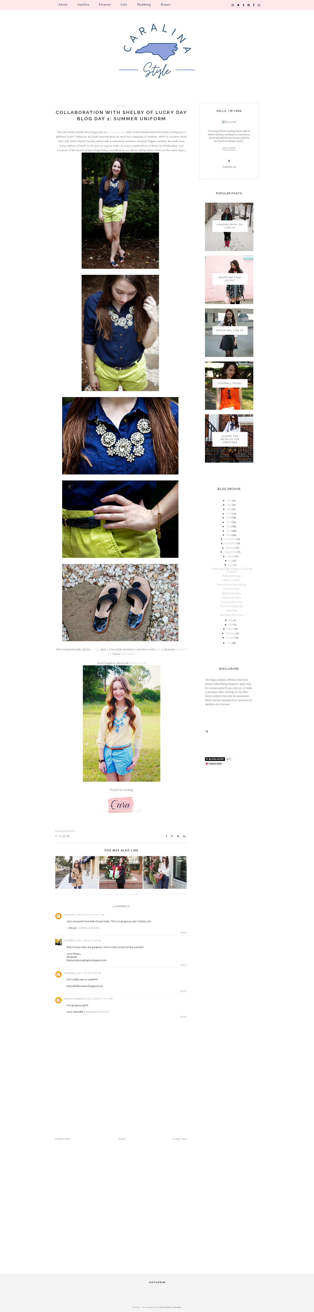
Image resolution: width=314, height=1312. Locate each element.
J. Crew (95, 649)
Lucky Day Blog (116, 132)
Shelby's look (137, 663)
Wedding (144, 5)
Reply (184, 932)
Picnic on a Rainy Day (231, 606)
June (230, 565)
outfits (121, 106)
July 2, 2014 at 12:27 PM (100, 999)
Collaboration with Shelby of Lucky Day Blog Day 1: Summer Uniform (121, 115)
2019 (229, 513)
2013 (229, 642)
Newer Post (63, 1139)
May (231, 620)
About (63, 5)
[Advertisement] (121, 1097)
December (230, 539)
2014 (229, 535)
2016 (229, 526)
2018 (229, 517)
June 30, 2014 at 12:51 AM (90, 914)
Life (124, 5)
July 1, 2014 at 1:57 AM (88, 940)
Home (121, 1139)
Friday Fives (232, 610)
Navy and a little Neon (231, 614)
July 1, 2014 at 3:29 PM (88, 973)
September (230, 551)
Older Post (180, 1139)
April (231, 624)
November (231, 543)
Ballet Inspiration (232, 593)
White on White (231, 580)
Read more (229, 148)
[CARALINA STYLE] (157, 56)
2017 (229, 522)
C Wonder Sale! (231, 589)
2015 (229, 530)
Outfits (83, 5)
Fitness (105, 5)
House (166, 5)
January (230, 637)
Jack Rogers (129, 654)
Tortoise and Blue (231, 597)
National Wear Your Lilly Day (232, 584)
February (231, 633)
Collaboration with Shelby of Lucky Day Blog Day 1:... (231, 570)
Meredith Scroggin (75, 999)
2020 (229, 509)
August (230, 556)
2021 (229, 504)
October (231, 547)
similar (159, 649)
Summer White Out (231, 602)
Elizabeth (69, 940)
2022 (229, 500)
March (230, 628)
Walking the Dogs (231, 575)
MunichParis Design (170, 1307)
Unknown (69, 914)
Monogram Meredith (97, 1012)
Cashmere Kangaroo (88, 928)
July (230, 560)
